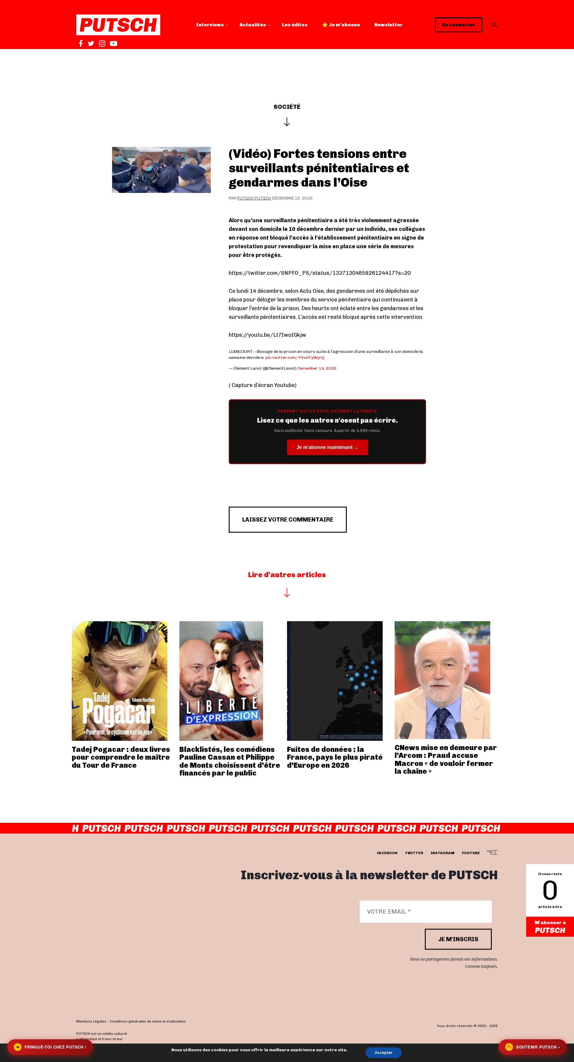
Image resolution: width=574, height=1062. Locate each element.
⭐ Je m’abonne (341, 25)
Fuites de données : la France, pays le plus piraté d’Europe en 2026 (335, 757)
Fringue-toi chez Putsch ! (51, 1047)
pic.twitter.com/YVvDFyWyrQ (294, 357)
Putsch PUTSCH (254, 198)
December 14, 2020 (317, 368)
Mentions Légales (91, 1021)
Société (287, 106)
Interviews (210, 25)
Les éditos (295, 25)
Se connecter (458, 25)
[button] (495, 24)
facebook (387, 853)
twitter (414, 853)
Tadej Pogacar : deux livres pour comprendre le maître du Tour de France (121, 757)
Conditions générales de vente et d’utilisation (148, 1021)
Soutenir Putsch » (533, 1047)
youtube (471, 853)
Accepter (384, 1052)
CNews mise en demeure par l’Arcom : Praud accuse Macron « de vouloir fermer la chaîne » (446, 759)
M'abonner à (550, 922)
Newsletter (388, 25)
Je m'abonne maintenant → (327, 447)
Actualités (252, 25)
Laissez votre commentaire (287, 519)
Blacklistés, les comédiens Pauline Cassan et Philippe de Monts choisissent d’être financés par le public (229, 761)
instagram (442, 853)
